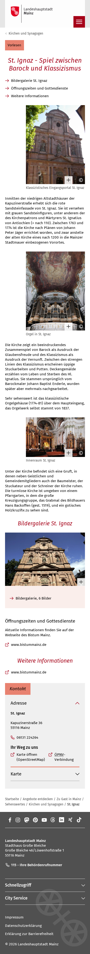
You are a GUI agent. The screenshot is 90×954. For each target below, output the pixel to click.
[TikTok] (79, 820)
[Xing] (70, 820)
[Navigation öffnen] (79, 22)
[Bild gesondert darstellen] (66, 180)
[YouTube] (44, 820)
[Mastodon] (26, 820)
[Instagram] (17, 820)
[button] (14, 45)
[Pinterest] (35, 820)
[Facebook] (9, 820)
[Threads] (52, 820)
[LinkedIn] (61, 820)
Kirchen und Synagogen (26, 33)
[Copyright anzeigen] (79, 180)
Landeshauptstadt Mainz (38, 944)
